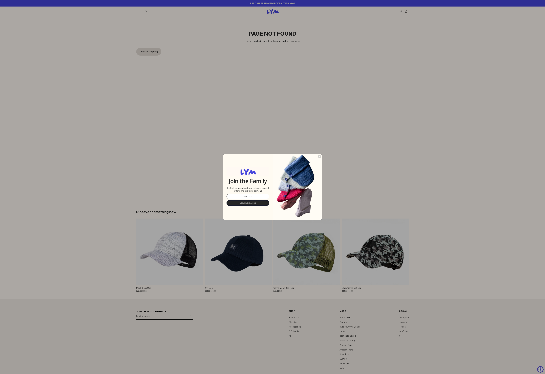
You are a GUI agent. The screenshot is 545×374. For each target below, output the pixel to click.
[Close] (319, 156)
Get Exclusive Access (248, 203)
